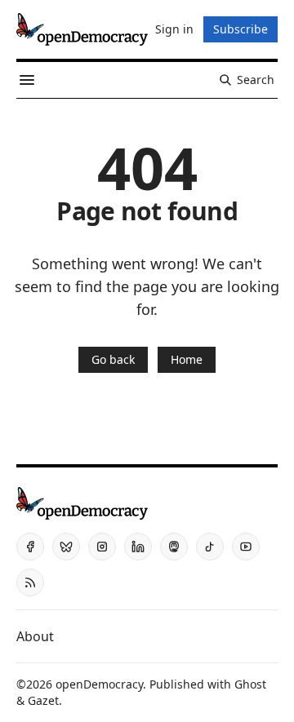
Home (187, 359)
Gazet (43, 700)
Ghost (250, 684)
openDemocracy (99, 684)
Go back (113, 359)
